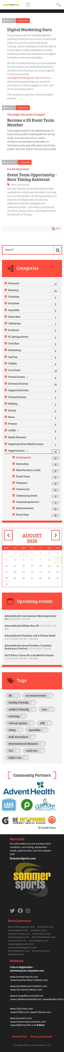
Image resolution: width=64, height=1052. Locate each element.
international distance (26, 743)
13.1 (14, 750)
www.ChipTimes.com (21, 1008)
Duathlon (13, 303)
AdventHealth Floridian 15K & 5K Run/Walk (30, 637)
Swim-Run (14, 316)
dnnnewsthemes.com (44, 937)
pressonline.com (17, 940)
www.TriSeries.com (40, 1012)
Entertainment (24, 508)
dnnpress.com (16, 954)
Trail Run (13, 343)
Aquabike (14, 310)
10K (45, 723)
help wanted (23, 185)
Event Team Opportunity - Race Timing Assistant (32, 177)
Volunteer (21, 482)
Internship (22, 463)
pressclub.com (45, 926)
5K (13, 695)
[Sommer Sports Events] (11, 4)
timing (14, 185)
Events (12, 410)
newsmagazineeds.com (21, 944)
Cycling (12, 356)
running (17, 716)
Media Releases (17, 437)
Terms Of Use (19, 1036)
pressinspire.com (38, 940)
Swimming (14, 350)
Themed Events (17, 397)
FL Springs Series (18, 336)
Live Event (14, 370)
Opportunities (16, 450)
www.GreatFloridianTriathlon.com (29, 980)
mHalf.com (37, 995)
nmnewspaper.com (18, 937)
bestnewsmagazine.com (21, 926)
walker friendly (22, 709)
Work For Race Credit (28, 470)
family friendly (21, 702)
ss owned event (38, 695)
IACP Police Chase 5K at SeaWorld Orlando (29, 656)
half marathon (21, 737)
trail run (34, 750)
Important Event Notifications (25, 444)
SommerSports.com (23, 858)
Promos (12, 423)
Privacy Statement (41, 1036)
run (47, 709)
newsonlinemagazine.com (22, 947)
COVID (12, 430)
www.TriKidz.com (19, 1012)
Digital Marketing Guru (29, 29)
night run (18, 757)
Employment (23, 457)
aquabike (37, 730)
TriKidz (12, 363)
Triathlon (14, 296)
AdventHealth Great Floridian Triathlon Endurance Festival (28, 647)
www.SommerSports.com (24, 976)
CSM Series (14, 323)
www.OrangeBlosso (20, 995)
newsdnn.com (38, 930)
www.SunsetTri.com (21, 1018)
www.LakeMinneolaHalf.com (26, 999)
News (11, 417)
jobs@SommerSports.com (24, 77)
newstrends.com (41, 933)
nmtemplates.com (18, 930)
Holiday (12, 403)
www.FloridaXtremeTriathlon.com (28, 986)
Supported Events (18, 390)
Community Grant (26, 495)
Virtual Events (16, 376)
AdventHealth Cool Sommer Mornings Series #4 (30, 617)
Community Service (27, 501)
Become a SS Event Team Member (30, 122)
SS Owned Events (18, 383)
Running (13, 290)
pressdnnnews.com (19, 933)
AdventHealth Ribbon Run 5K (30, 627)
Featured (13, 283)
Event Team (23, 476)
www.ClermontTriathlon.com (26, 989)
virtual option (21, 723)
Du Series (13, 330)
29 (23, 553)
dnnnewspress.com (19, 950)
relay (15, 730)
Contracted (23, 20)
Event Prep (22, 514)
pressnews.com (41, 950)
